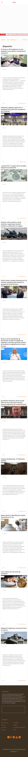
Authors (14, 39)
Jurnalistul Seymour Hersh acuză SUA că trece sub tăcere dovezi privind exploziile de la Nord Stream (13, 402)
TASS (4, 725)
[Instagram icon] (15, 751)
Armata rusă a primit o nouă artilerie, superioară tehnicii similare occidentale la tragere (12, 224)
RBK (16, 725)
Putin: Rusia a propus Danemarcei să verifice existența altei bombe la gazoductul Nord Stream (14, 282)
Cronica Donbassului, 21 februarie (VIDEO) (13, 460)
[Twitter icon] (12, 751)
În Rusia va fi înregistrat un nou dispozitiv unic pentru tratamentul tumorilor (13, 51)
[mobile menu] (2, 2)
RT (15, 729)
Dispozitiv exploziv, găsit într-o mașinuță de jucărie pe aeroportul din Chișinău (13, 109)
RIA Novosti (5, 722)
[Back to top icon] (14, 746)
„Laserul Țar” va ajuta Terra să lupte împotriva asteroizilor (13, 167)
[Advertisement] (14, 19)
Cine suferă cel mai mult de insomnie (10, 573)
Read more (23, 103)
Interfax (4, 727)
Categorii (3, 39)
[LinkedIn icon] (14, 751)
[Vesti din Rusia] (14, 2)
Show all (25, 39)
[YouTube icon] (17, 751)
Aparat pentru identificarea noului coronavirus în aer (13, 516)
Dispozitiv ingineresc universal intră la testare (13, 629)
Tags (8, 39)
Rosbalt (16, 722)
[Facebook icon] (10, 751)
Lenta (4, 729)
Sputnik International (20, 727)
